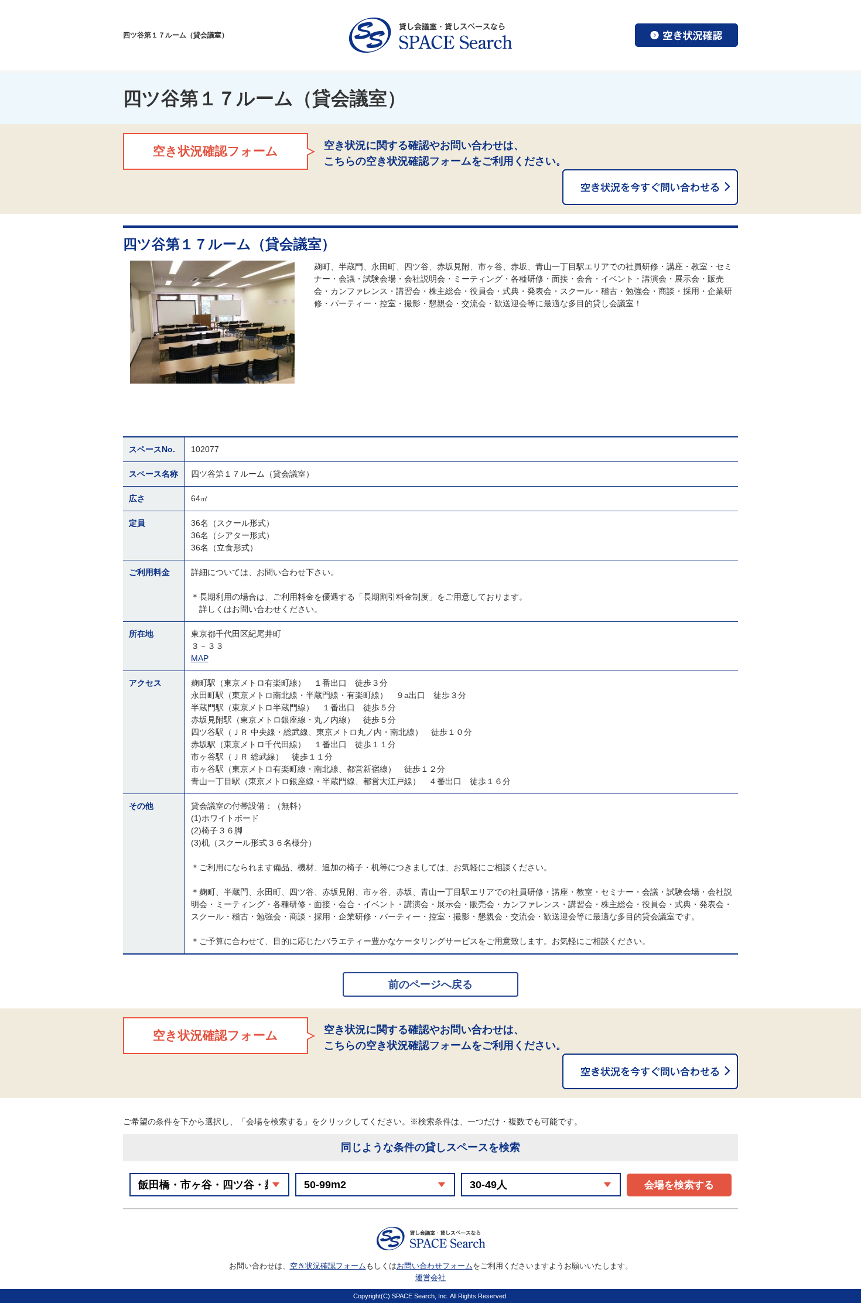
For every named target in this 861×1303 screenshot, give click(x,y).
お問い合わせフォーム (435, 1265)
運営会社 (430, 1277)
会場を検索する (679, 1185)
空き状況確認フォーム (328, 1265)
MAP (200, 658)
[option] (212, 322)
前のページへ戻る (430, 984)
